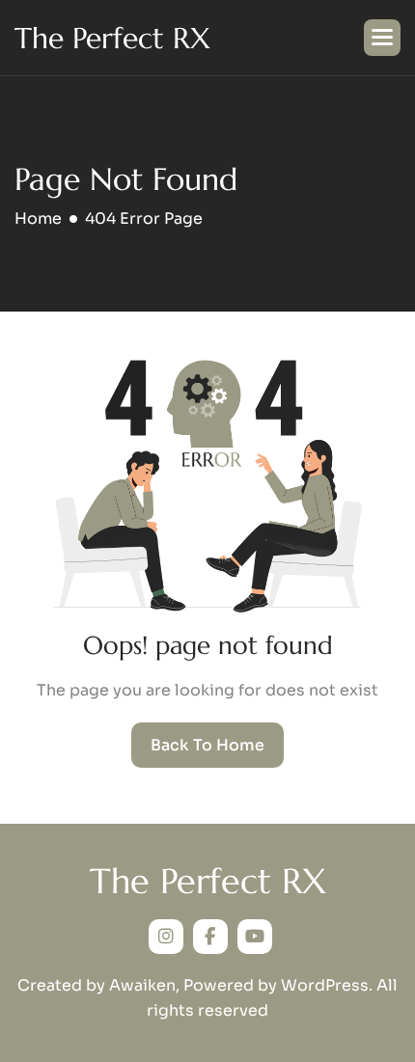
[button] (382, 37)
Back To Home (207, 745)
